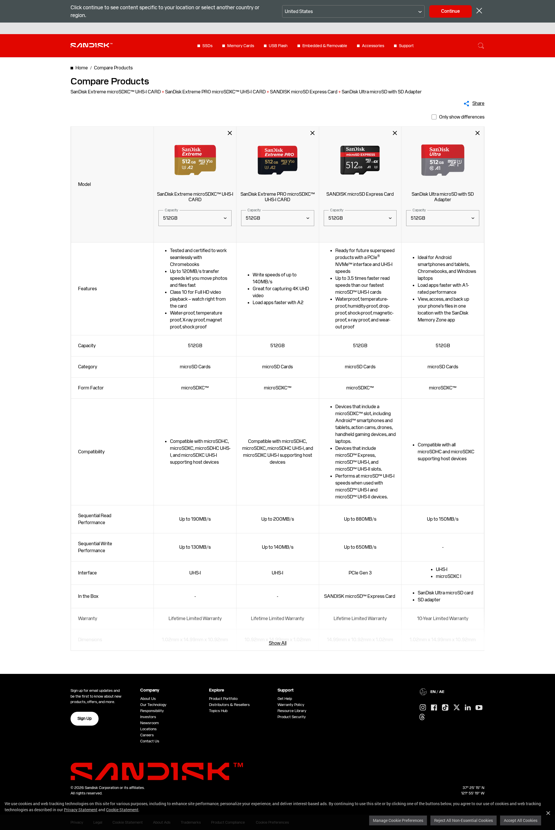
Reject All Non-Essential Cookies (463, 820)
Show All (277, 643)
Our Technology (153, 704)
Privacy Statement (80, 809)
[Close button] (479, 11)
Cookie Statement (122, 809)
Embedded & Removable (324, 45)
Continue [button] (450, 11)
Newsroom (149, 722)
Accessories (373, 45)
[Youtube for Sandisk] (479, 708)
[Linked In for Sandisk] (468, 708)
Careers (147, 735)
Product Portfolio (223, 698)
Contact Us (149, 741)
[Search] (481, 45)
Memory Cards (240, 45)
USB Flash (278, 45)
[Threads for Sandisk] (422, 717)
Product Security (292, 716)
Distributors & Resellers (229, 704)
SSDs (207, 45)
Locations (148, 729)
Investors (148, 716)
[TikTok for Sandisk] (445, 707)
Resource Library (292, 710)
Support (406, 45)
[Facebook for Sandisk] (434, 708)
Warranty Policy (291, 704)
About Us (148, 698)
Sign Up (84, 718)
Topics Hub (218, 710)
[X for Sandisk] (456, 707)
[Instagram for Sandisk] (422, 707)
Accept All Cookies (520, 820)
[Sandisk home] (91, 45)
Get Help (285, 698)
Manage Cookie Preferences (398, 820)
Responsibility (152, 710)
